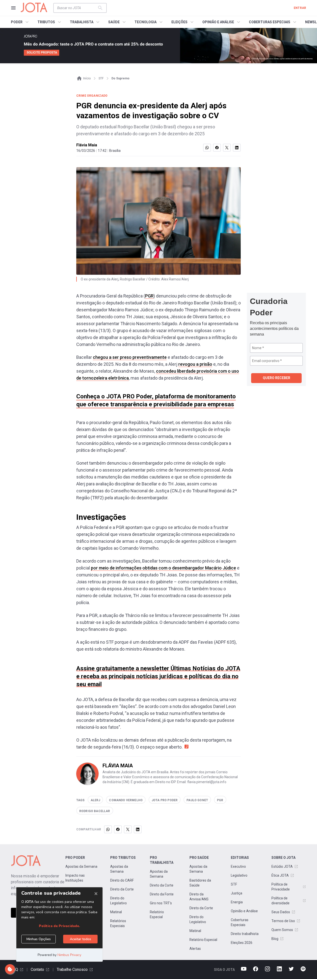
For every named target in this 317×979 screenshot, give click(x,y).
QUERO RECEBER (276, 378)
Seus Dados (280, 912)
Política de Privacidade (280, 886)
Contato (37, 969)
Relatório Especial (157, 914)
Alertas (195, 949)
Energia (237, 902)
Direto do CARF (122, 880)
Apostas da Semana (81, 866)
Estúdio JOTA (282, 866)
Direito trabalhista (245, 934)
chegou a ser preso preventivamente (130, 357)
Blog (274, 939)
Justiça (236, 893)
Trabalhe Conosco (72, 969)
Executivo (238, 866)
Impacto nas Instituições (75, 877)
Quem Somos (282, 930)
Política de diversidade (280, 900)
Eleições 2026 (241, 943)
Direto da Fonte (162, 894)
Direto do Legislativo (118, 900)
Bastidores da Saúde (200, 882)
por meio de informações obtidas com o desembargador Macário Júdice (163, 567)
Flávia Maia (86, 145)
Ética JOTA (280, 875)
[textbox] (77, 8)
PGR (149, 295)
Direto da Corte (122, 889)
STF (234, 884)
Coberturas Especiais (239, 922)
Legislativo (239, 875)
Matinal (116, 912)
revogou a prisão (195, 364)
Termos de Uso (283, 921)
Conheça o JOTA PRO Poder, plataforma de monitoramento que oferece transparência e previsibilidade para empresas (156, 400)
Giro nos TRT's (161, 903)
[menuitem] (20, 22)
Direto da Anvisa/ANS (199, 896)
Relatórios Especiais (118, 923)
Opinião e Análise (244, 911)
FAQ (14, 969)
